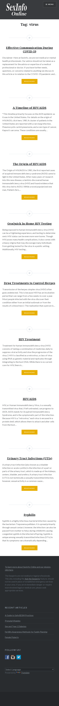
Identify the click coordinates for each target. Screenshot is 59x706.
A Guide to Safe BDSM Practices (19, 615)
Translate (25, 673)
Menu (51, 4)
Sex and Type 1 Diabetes (15, 626)
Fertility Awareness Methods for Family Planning (26, 632)
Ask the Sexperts (32, 579)
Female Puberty (12, 637)
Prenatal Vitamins (12, 621)
